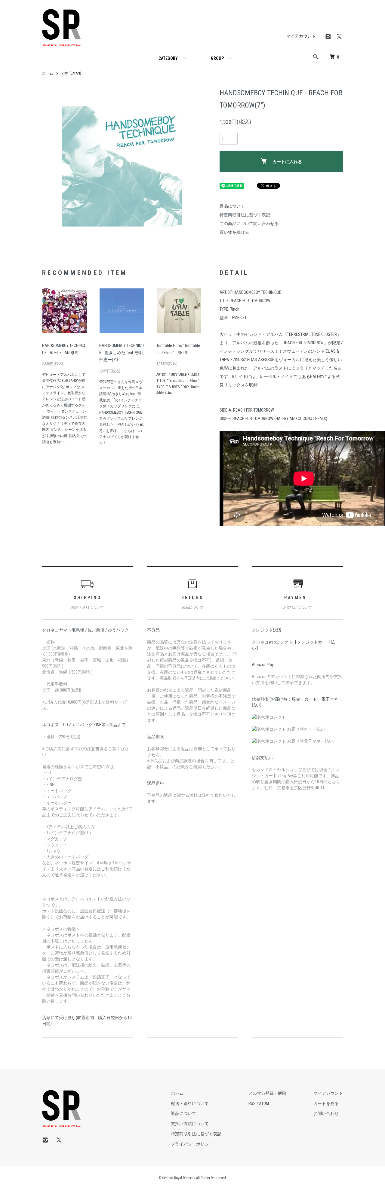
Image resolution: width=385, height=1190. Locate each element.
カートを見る (326, 1103)
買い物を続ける (234, 232)
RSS (252, 1103)
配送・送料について (190, 1103)
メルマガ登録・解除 (267, 1093)
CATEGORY (168, 58)
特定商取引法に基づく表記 (245, 214)
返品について (232, 206)
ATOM (264, 1103)
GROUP (217, 58)
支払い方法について (190, 1123)
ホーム (47, 73)
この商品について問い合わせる (249, 223)
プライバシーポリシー (192, 1144)
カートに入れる (287, 161)
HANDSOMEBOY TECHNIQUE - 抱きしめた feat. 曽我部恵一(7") (121, 352)
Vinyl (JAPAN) (71, 73)
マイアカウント (301, 36)
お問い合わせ (326, 1113)
